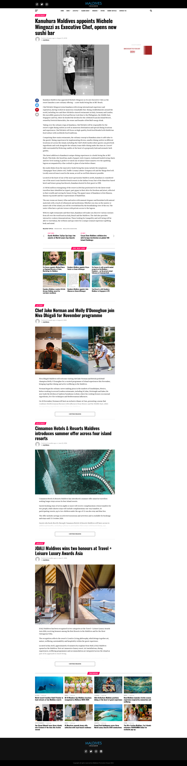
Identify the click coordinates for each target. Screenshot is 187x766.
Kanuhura (58, 228)
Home (62, 11)
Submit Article (112, 11)
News (68, 11)
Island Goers (85, 11)
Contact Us (122, 11)
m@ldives (46, 40)
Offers (103, 11)
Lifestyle (75, 11)
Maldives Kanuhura (70, 228)
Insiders (94, 11)
